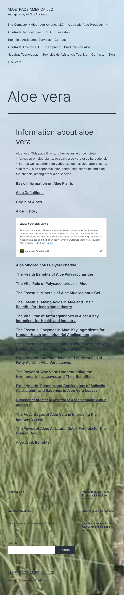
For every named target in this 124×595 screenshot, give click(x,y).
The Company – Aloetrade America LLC (36, 24)
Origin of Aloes (29, 202)
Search (12, 543)
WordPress (41, 580)
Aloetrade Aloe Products (85, 24)
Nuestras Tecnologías (23, 54)
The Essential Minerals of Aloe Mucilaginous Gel (58, 293)
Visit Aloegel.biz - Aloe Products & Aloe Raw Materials (95, 495)
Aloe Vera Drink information (98, 510)
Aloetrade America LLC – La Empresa (34, 47)
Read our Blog (16, 491)
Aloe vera (14, 62)
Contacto (97, 54)
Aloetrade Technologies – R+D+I (31, 32)
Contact (60, 40)
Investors (63, 32)
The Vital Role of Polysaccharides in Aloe (51, 283)
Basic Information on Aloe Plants (44, 183)
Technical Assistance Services (29, 40)
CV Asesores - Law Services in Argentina (32, 523)
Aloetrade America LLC (30, 9)
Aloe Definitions (30, 192)
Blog (111, 54)
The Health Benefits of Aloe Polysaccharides (55, 274)
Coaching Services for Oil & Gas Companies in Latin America (98, 527)
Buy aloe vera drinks (20, 510)
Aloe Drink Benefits (32, 442)
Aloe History (27, 211)
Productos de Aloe (77, 47)
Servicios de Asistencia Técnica (64, 54)
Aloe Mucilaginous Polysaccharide (46, 265)
